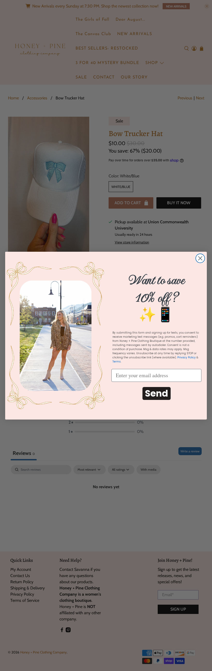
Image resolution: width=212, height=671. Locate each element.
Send (156, 393)
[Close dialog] (200, 258)
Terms (116, 362)
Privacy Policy (186, 357)
